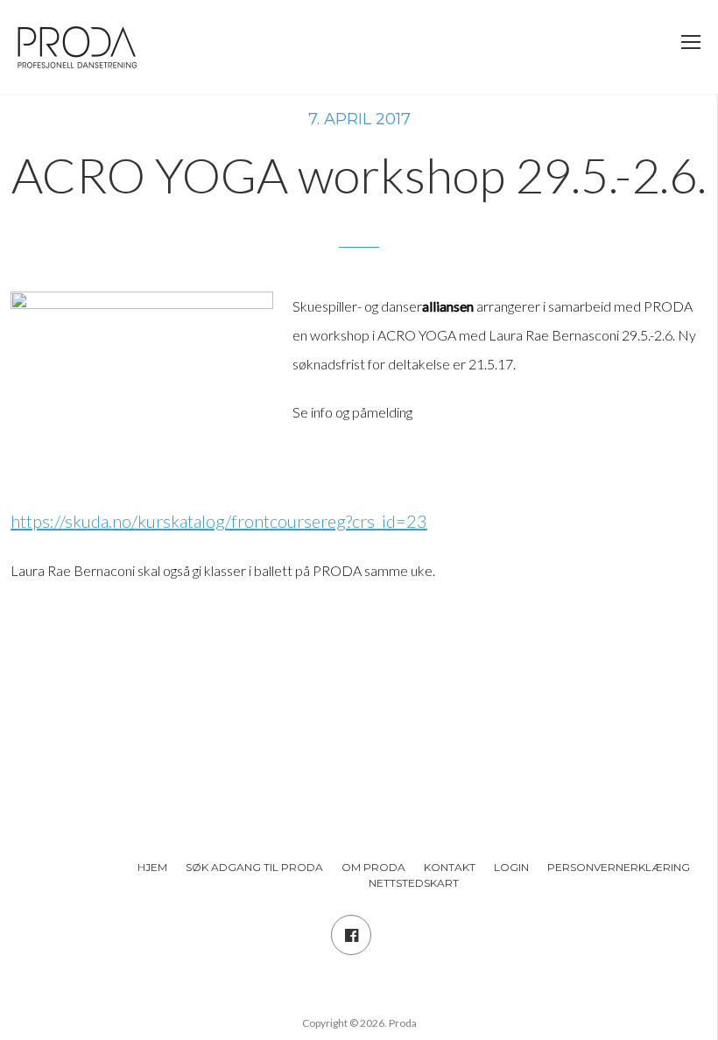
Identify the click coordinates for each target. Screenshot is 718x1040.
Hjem (152, 867)
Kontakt (449, 867)
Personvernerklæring (618, 867)
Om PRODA (373, 867)
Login (511, 867)
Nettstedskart (414, 882)
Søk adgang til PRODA (254, 867)
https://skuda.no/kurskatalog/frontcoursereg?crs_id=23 (219, 521)
